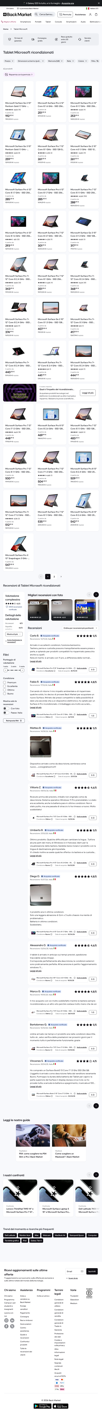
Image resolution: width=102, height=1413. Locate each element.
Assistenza (80, 14)
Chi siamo (8, 1296)
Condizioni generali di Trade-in (58, 1323)
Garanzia (58, 1330)
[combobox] (9, 61)
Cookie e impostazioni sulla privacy (59, 1343)
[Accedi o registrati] (90, 14)
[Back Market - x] (12, 1326)
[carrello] (96, 14)
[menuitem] (25, 22)
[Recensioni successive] (96, 1105)
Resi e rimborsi (26, 1320)
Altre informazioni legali (59, 1352)
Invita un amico (43, 1296)
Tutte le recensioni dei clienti (26, 1351)
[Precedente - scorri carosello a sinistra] (89, 594)
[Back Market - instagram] (6, 1320)
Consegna (24, 1316)
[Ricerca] (36, 14)
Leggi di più (35, 661)
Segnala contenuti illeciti (58, 1366)
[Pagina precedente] (41, 576)
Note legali (58, 1359)
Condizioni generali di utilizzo (58, 1302)
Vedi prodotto (82, 668)
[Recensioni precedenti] (89, 1105)
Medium (73, 1303)
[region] (63, 610)
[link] (88, 393)
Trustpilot (74, 1296)
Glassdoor (74, 1299)
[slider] (5, 670)
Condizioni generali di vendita (58, 1312)
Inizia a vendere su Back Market (25, 1299)
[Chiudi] (99, 3)
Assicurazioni (25, 1324)
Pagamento (25, 1313)
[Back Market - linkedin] (12, 1320)
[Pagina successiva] (61, 576)
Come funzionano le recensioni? (14, 641)
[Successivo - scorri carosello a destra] (96, 594)
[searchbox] (46, 14)
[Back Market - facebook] (6, 1326)
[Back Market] (17, 14)
